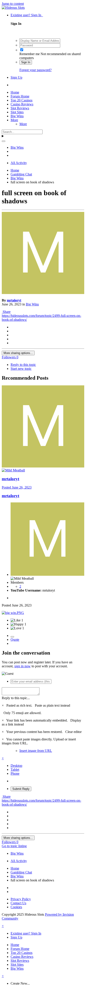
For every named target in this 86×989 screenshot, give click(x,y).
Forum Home (20, 96)
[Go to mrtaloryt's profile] (43, 293)
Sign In (25, 62)
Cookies (16, 907)
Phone (15, 773)
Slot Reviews (20, 108)
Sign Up (16, 77)
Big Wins (17, 116)
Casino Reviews (22, 104)
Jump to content (13, 3)
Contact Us (18, 903)
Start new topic (21, 368)
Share (6, 312)
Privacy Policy (21, 899)
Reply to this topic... (16, 698)
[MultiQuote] (12, 636)
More (14, 120)
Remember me (29, 54)
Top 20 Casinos (21, 100)
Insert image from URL (35, 751)
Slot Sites (17, 112)
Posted (17, 487)
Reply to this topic (23, 364)
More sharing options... (18, 353)
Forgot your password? (35, 70)
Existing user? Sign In (27, 15)
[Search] (3, 141)
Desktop (16, 765)
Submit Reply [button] (21, 788)
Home (15, 92)
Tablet (15, 769)
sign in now (22, 666)
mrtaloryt (14, 300)
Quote (15, 639)
